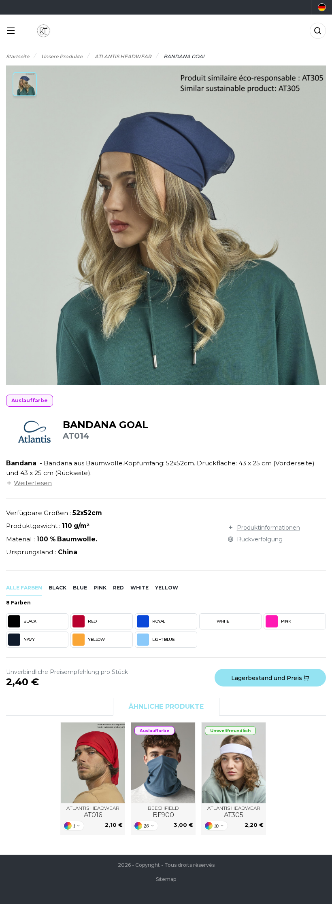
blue (80, 588)
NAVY (28, 639)
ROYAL (158, 621)
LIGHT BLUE (163, 639)
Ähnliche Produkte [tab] (166, 706)
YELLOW (96, 639)
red (118, 588)
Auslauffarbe (29, 400)
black (57, 588)
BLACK (29, 621)
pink (100, 588)
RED (92, 621)
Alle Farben (24, 588)
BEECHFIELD (163, 812)
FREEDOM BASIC (93, 762)
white (139, 588)
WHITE (223, 621)
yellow (166, 588)
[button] (25, 84)
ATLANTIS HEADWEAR (92, 812)
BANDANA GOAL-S (233, 762)
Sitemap (166, 879)
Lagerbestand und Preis (267, 678)
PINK (286, 621)
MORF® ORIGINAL (163, 762)
